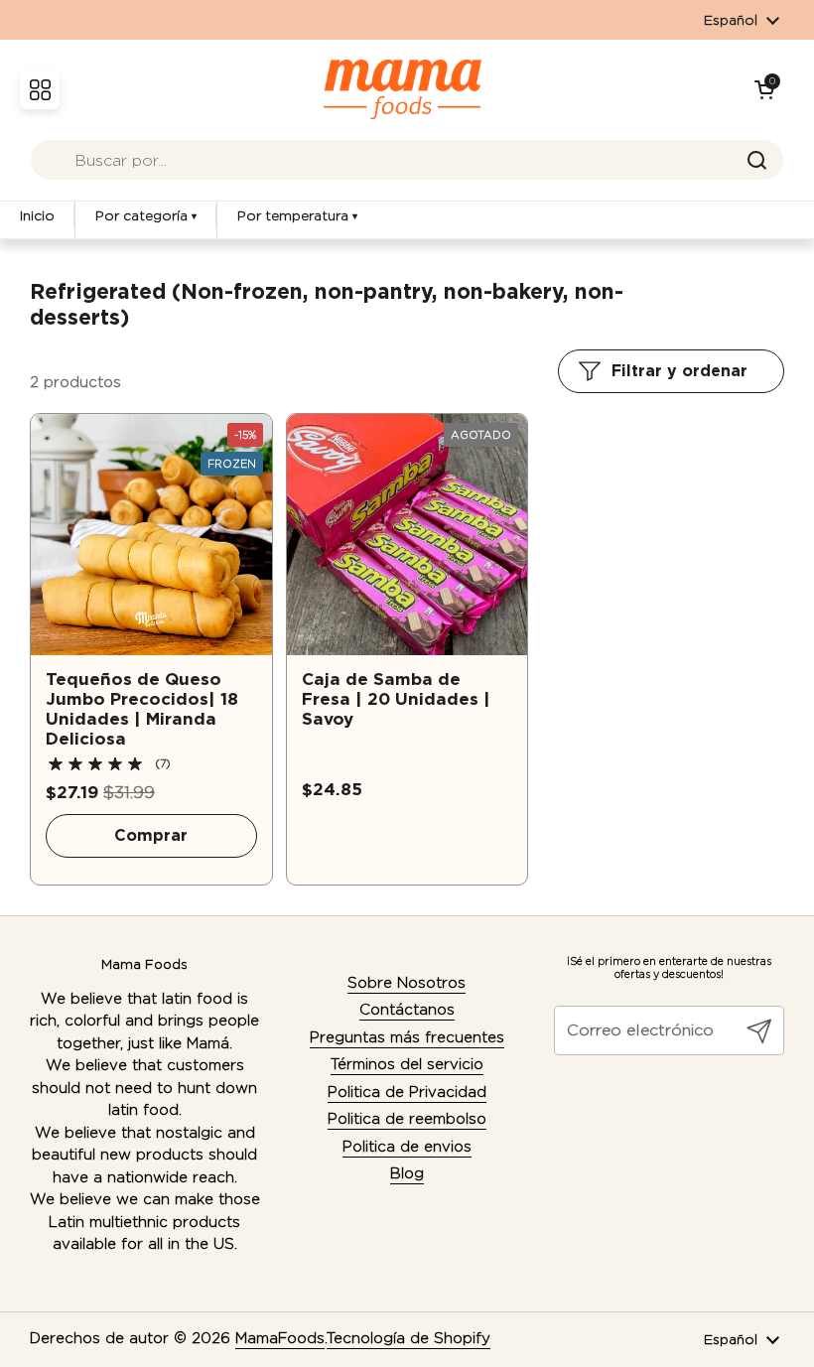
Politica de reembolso (407, 1119)
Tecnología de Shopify (408, 1338)
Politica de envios (407, 1147)
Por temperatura (297, 215)
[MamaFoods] (402, 89)
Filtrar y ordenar (679, 370)
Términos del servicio (407, 1064)
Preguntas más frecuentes (407, 1037)
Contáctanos (407, 1010)
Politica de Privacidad (407, 1092)
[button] (764, 89)
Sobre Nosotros (406, 983)
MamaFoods (280, 1338)
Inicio (37, 215)
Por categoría (146, 215)
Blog (407, 1173)
